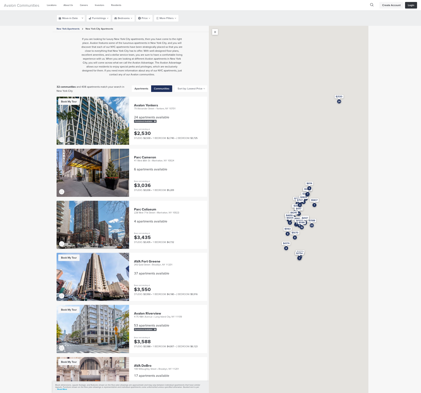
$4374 (286, 243)
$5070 (295, 232)
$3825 (303, 197)
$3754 (299, 253)
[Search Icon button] (371, 5)
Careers (84, 5)
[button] (52, 5)
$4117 (298, 208)
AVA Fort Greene (147, 261)
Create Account (391, 5)
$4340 (293, 212)
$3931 (297, 205)
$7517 (300, 200)
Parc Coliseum (145, 209)
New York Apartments (68, 28)
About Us (68, 5)
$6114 (309, 183)
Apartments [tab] (141, 88)
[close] (215, 32)
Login (411, 5)
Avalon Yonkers (146, 105)
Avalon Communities (21, 5)
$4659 (289, 215)
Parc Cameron (145, 157)
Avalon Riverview (147, 313)
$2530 (339, 96)
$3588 (312, 220)
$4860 (296, 218)
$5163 (288, 228)
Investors (99, 5)
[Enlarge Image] (61, 139)
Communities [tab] (161, 88)
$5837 (314, 200)
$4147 (305, 218)
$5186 (302, 222)
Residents (116, 5)
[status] (155, 121)
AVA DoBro (142, 365)
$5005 (289, 217)
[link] (69, 101)
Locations (52, 5)
